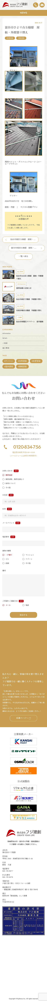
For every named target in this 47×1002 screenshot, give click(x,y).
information (6, 333)
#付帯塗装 (22, 361)
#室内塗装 (8, 366)
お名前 (4, 495)
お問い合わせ (7, 471)
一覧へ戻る (23, 256)
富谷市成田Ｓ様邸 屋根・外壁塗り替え (24, 248)
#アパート (8, 361)
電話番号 (5, 537)
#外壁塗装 (10, 38)
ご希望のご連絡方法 (10, 601)
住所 (4, 509)
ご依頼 (4, 343)
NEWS (4, 338)
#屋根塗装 (21, 38)
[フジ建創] (14, 5)
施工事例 (5, 348)
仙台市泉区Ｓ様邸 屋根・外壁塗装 (23, 239)
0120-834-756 (27, 447)
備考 (4, 570)
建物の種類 (6, 551)
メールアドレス (8, 523)
